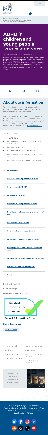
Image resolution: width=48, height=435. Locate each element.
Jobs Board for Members (31, 361)
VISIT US (41, 386)
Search (30, 13)
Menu (39, 13)
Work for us (30, 350)
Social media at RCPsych (24, 413)
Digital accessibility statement (33, 355)
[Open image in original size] (8, 8)
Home (5, 18)
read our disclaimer (34, 126)
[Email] (38, 91)
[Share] (24, 91)
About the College (12, 359)
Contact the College (33, 346)
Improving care (11, 354)
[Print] (10, 91)
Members (8, 350)
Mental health (13, 18)
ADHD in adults (11, 330)
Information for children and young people (17, 20)
